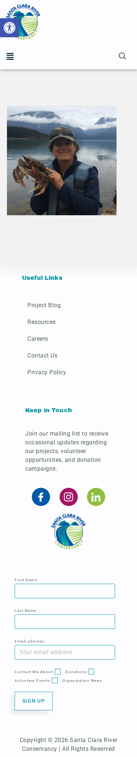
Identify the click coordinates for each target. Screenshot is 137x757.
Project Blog (44, 305)
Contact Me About (34, 672)
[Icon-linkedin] (96, 497)
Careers (37, 338)
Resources (41, 321)
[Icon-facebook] (41, 497)
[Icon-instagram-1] (69, 497)
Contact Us (42, 355)
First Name (26, 580)
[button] (10, 56)
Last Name (26, 611)
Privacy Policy (46, 372)
